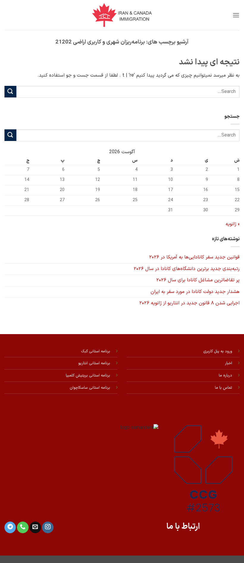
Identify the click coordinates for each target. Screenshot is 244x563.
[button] (236, 15)
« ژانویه (233, 224)
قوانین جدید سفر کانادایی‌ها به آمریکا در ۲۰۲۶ (194, 257)
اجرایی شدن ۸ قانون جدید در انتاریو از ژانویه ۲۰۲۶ (189, 303)
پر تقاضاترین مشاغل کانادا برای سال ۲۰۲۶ (198, 280)
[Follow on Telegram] (10, 527)
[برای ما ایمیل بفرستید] (35, 527)
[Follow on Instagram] (47, 527)
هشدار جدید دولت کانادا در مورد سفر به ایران (195, 291)
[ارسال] (10, 91)
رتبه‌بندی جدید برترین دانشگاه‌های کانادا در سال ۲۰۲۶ (187, 268)
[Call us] (22, 527)
